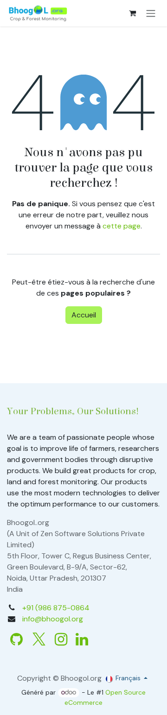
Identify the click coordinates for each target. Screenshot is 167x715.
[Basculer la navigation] (150, 13)
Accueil (83, 315)
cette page (122, 226)
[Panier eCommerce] (132, 13)
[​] (16, 639)
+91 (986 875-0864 (56, 608)
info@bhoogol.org (52, 619)
